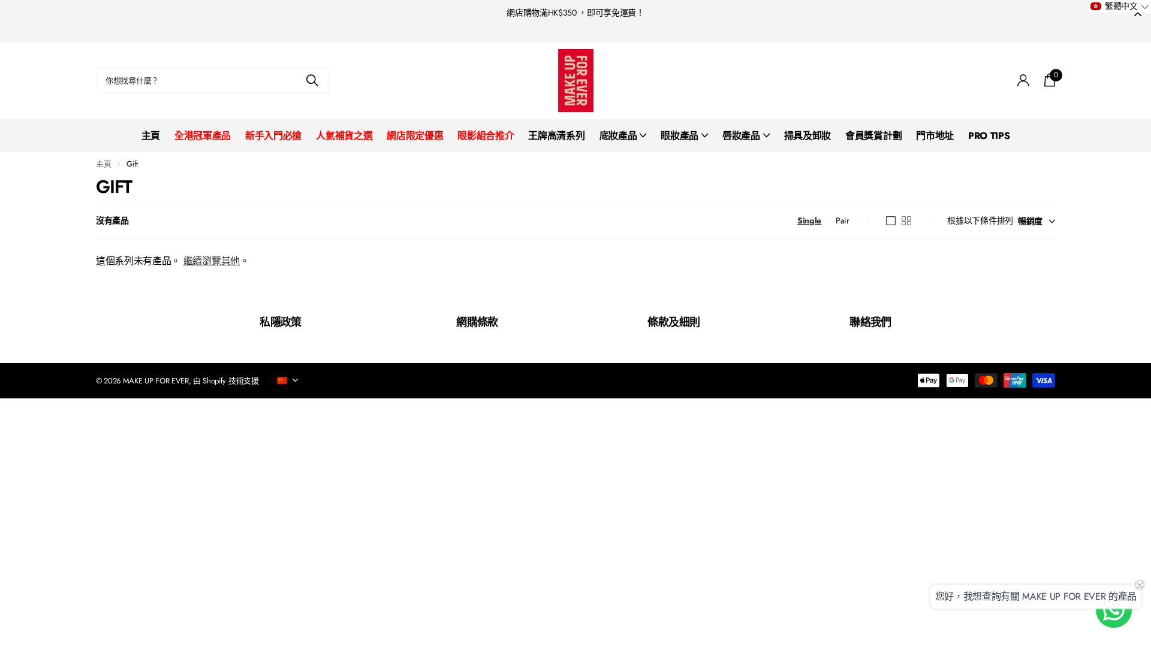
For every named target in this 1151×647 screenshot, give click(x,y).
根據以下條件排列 (980, 220)
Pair (842, 220)
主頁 (150, 136)
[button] (1120, 6)
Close (1138, 13)
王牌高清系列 (556, 136)
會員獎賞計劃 (873, 136)
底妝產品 (618, 136)
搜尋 (312, 80)
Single (809, 220)
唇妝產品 (741, 136)
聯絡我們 (870, 322)
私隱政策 (281, 322)
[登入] (1023, 80)
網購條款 (477, 322)
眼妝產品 (679, 136)
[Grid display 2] (906, 221)
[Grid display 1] (891, 221)
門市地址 (935, 136)
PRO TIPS (989, 136)
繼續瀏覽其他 (211, 261)
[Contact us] (1114, 610)
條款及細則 (673, 322)
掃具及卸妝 (807, 136)
